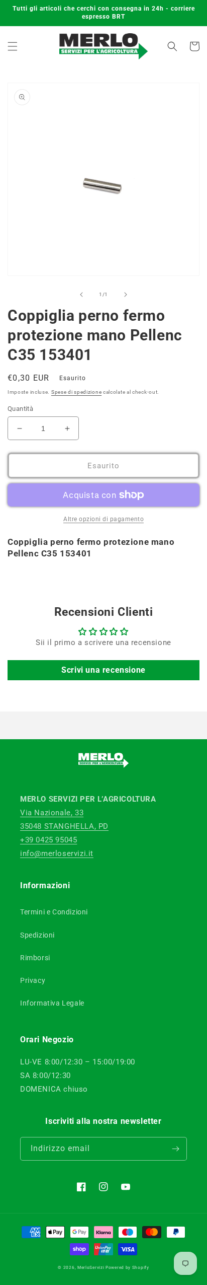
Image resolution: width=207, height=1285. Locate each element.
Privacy (32, 980)
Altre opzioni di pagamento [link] (103, 519)
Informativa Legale (52, 1003)
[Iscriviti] (175, 1149)
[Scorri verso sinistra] (81, 294)
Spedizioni (37, 935)
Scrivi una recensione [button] (103, 670)
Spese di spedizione (76, 392)
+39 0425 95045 (48, 839)
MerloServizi (90, 1267)
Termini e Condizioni (54, 912)
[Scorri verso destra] (126, 294)
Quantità (20, 408)
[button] (13, 46)
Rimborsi (35, 958)
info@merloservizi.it (56, 853)
